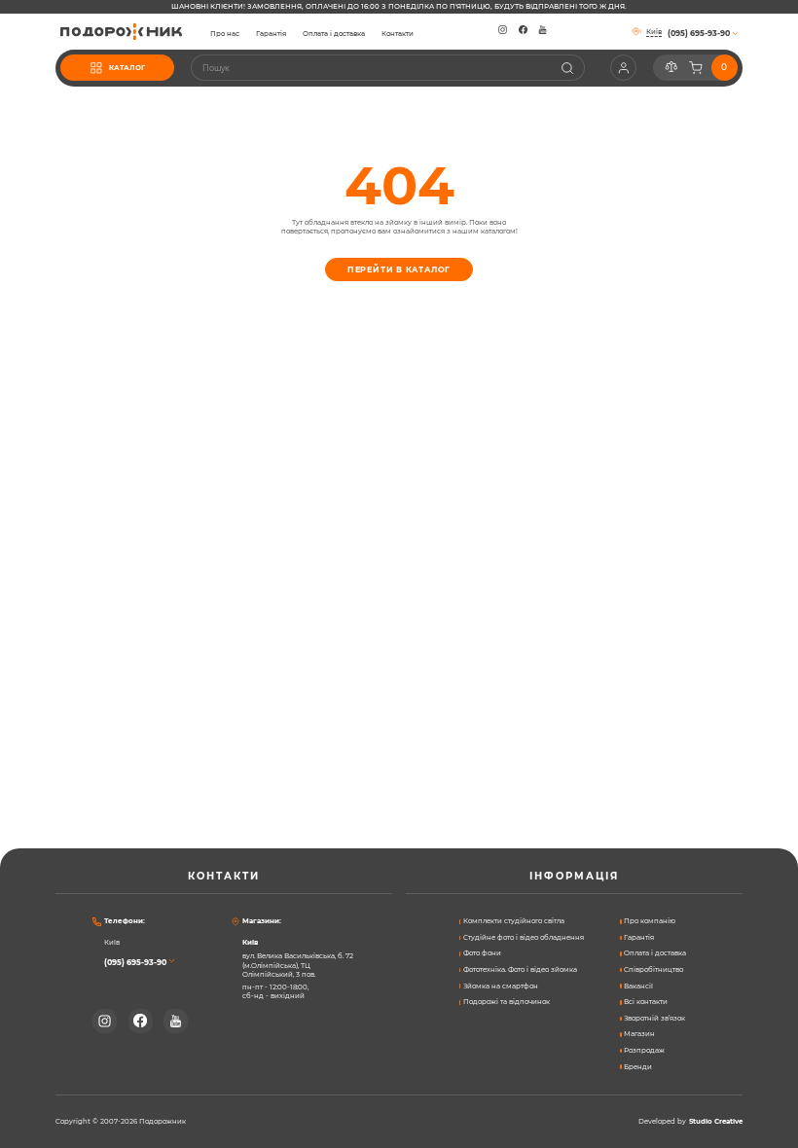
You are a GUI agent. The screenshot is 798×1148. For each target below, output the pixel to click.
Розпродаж (644, 1050)
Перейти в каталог (399, 269)
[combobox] (388, 67)
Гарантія (271, 34)
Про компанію (649, 920)
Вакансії (638, 986)
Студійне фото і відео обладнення (523, 937)
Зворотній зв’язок (654, 1018)
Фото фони (482, 953)
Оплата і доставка (334, 34)
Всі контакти (646, 1001)
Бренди (638, 1066)
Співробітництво (653, 969)
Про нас (224, 34)
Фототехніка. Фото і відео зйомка (520, 969)
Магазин (639, 1033)
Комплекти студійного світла (513, 920)
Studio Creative (716, 1122)
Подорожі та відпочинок (506, 1001)
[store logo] (121, 32)
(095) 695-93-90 (135, 962)
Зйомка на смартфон (500, 986)
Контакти (397, 34)
